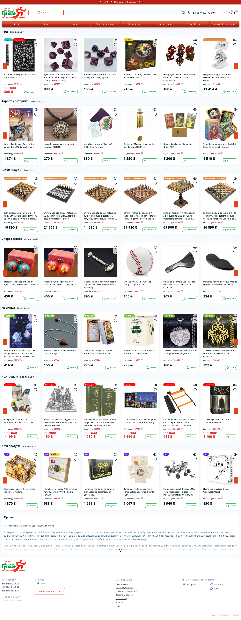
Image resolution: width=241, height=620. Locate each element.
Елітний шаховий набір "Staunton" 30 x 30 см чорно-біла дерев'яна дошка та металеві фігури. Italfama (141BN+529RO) (60, 216)
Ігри (46, 24)
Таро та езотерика (105, 24)
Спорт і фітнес (194, 24)
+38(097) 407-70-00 (10, 583)
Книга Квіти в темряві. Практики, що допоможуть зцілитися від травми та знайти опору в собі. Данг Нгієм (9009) (20, 353)
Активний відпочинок (224, 24)
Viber (216, 588)
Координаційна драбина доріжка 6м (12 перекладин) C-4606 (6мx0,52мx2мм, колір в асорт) (179, 422)
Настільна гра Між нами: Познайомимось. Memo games (139, 352)
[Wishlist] (35, 44)
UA (223, 12)
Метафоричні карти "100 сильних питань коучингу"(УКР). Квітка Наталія (60, 492)
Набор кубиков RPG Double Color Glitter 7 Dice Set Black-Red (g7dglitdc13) (179, 77)
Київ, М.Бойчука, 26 (129, 2)
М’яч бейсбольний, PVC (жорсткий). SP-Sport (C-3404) (138, 283)
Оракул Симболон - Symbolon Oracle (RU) (177, 145)
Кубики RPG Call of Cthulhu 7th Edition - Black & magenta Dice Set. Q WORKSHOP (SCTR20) (60, 77)
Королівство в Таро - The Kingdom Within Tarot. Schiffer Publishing (140, 421)
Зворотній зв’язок (124, 595)
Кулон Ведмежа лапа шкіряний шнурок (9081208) (59, 145)
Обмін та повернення (126, 591)
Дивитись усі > (17, 32)
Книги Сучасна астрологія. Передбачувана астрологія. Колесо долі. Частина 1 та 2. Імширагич (100, 422)
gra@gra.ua (40, 583)
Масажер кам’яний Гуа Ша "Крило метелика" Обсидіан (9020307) (220, 283)
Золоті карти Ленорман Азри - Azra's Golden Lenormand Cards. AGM (139, 492)
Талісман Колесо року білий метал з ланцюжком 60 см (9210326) (180, 352)
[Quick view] (35, 40)
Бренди (119, 602)
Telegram (218, 584)
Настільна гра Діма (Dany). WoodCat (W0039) (216, 490)
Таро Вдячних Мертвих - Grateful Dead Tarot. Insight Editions (219, 145)
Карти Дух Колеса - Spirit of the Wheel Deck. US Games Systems (19, 145)
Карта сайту (121, 598)
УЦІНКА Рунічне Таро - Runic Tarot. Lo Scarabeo (217, 421)
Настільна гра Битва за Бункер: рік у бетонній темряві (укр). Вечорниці (99, 492)
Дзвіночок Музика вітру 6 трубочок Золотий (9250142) (139, 145)
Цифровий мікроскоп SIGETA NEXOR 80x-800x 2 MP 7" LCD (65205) (217, 77)
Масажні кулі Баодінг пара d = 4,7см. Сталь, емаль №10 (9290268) (21, 283)
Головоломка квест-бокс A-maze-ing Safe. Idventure (20, 490)
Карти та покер (135, 24)
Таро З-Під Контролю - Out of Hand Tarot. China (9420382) (98, 352)
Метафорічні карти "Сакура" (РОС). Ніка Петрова (98, 145)
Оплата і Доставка (124, 587)
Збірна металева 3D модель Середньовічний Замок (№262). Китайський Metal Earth (60, 422)
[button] (236, 66)
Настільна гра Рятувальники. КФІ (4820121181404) (140, 76)
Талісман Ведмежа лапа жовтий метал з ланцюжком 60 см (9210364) (219, 353)
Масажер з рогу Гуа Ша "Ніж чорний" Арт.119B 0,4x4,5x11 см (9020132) (179, 284)
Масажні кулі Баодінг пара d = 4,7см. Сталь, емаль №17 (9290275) (60, 283)
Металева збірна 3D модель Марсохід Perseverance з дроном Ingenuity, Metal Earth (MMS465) (179, 492)
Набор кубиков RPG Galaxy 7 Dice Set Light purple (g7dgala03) (100, 76)
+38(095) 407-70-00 (10, 587)
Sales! (16, 24)
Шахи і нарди (165, 24)
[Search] (183, 12)
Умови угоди (122, 584)
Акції (118, 605)
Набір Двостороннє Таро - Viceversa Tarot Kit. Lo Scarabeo (19, 421)
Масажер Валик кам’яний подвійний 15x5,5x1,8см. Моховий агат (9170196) (100, 284)
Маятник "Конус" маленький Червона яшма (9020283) (60, 352)
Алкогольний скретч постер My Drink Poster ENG (19, 76)
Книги (76, 24)
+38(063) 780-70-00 (10, 590)
